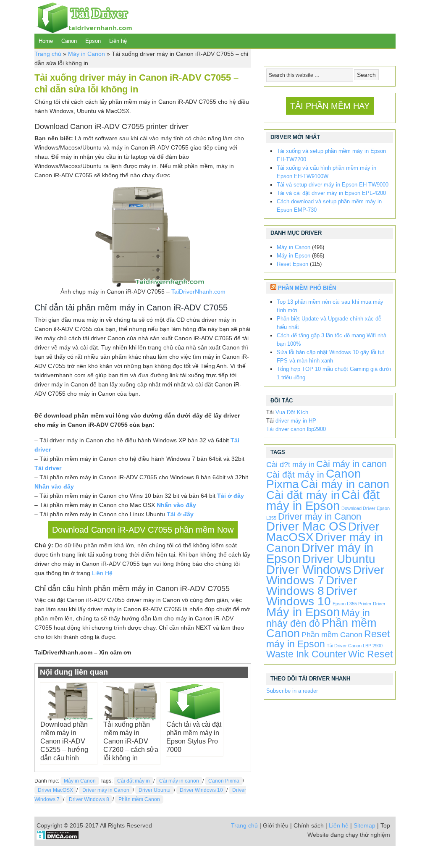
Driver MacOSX (55, 790)
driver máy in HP (295, 421)
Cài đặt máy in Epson (323, 500)
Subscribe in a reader (292, 691)
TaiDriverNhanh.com (198, 291)
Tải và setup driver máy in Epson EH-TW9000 (332, 184)
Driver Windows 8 (89, 799)
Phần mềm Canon (139, 799)
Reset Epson (292, 264)
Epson (93, 41)
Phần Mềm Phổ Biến (307, 288)
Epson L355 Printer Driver (359, 603)
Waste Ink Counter (306, 654)
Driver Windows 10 (201, 790)
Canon (69, 41)
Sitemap (364, 825)
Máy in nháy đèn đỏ (318, 618)
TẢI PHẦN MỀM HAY (330, 105)
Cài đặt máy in (133, 781)
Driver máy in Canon (105, 790)
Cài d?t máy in (290, 464)
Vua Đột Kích (291, 412)
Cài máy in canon (179, 781)
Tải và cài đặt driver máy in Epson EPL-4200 (331, 193)
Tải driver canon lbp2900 (296, 429)
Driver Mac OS (306, 526)
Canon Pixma (223, 781)
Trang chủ (47, 53)
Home (46, 41)
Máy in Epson (293, 255)
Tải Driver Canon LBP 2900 (355, 645)
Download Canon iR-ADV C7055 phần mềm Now (142, 529)
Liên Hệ (102, 573)
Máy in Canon (86, 53)
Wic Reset (370, 654)
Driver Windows (308, 569)
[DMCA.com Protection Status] (58, 837)
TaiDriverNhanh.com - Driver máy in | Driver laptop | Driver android (83, 17)
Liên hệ (118, 41)
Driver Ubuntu (154, 790)
